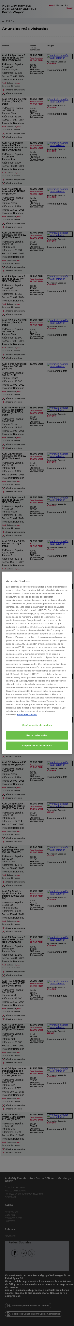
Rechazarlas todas (37, 735)
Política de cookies (27, 714)
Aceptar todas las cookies (37, 745)
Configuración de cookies (37, 725)
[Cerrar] (66, 576)
